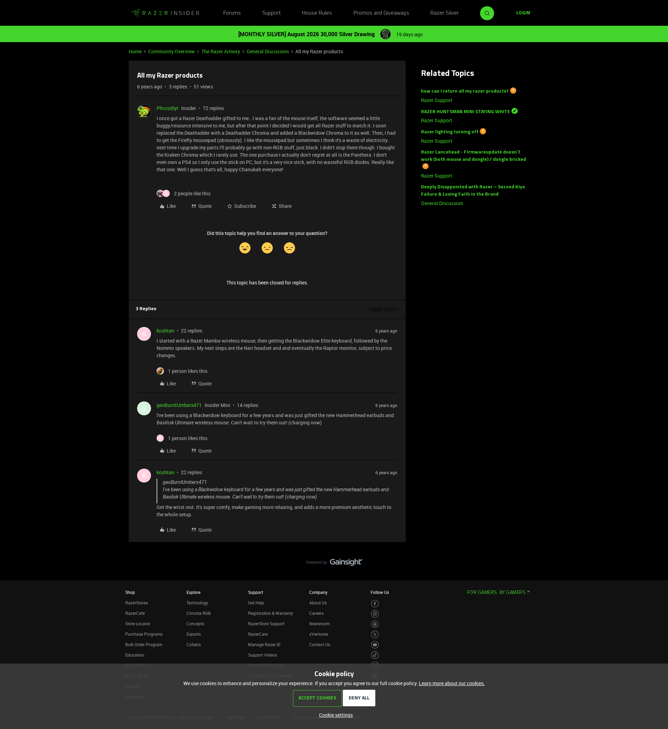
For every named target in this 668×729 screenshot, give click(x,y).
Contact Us (319, 644)
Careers (316, 613)
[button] (523, 13)
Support (271, 13)
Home (135, 51)
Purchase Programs (143, 634)
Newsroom (319, 623)
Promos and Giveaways (381, 13)
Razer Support (436, 100)
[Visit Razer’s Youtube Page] (375, 645)
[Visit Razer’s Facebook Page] (375, 603)
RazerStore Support (266, 623)
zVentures (318, 634)
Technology (197, 602)
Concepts (195, 623)
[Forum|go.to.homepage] (165, 13)
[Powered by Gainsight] (334, 564)
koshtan (165, 330)
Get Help (256, 602)
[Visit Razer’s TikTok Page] (375, 655)
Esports (193, 634)
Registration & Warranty (270, 613)
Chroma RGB (198, 613)
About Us (318, 602)
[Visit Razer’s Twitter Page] (375, 634)
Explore (193, 592)
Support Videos (262, 655)
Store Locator (137, 623)
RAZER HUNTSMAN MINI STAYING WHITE (465, 111)
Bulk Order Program (143, 644)
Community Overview (171, 51)
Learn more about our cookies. (452, 683)
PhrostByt (167, 108)
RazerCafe (135, 613)
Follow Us (380, 592)
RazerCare (258, 634)
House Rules (317, 13)
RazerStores (136, 602)
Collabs (193, 644)
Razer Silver (444, 13)
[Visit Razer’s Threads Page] (375, 624)
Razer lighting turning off (449, 132)
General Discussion (268, 51)
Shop (130, 592)
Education (134, 655)
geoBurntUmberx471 (179, 405)
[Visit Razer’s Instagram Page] (375, 614)
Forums (232, 13)
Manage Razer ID (264, 644)
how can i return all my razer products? (465, 91)
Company (318, 592)
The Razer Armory (220, 51)
